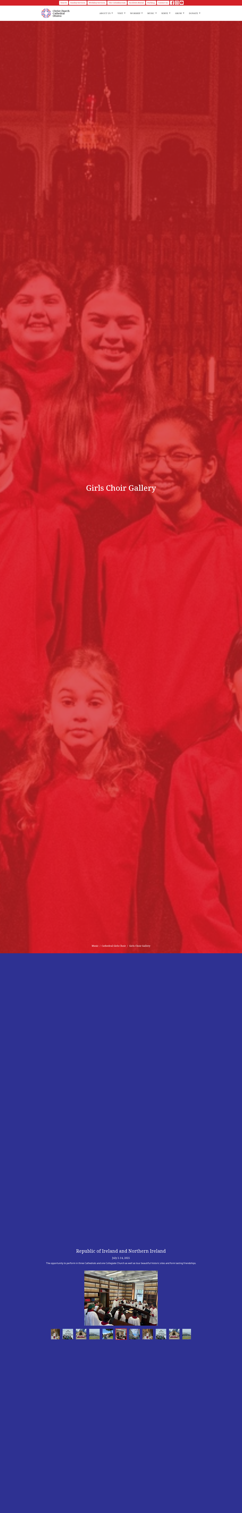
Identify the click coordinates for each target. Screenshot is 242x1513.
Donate (193, 13)
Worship (135, 13)
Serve (164, 13)
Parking (151, 2)
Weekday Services (97, 2)
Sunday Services (77, 2)
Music (150, 13)
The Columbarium (117, 2)
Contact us (163, 2)
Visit (120, 13)
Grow (178, 13)
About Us (104, 13)
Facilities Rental (136, 2)
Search (64, 2)
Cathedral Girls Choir (114, 945)
